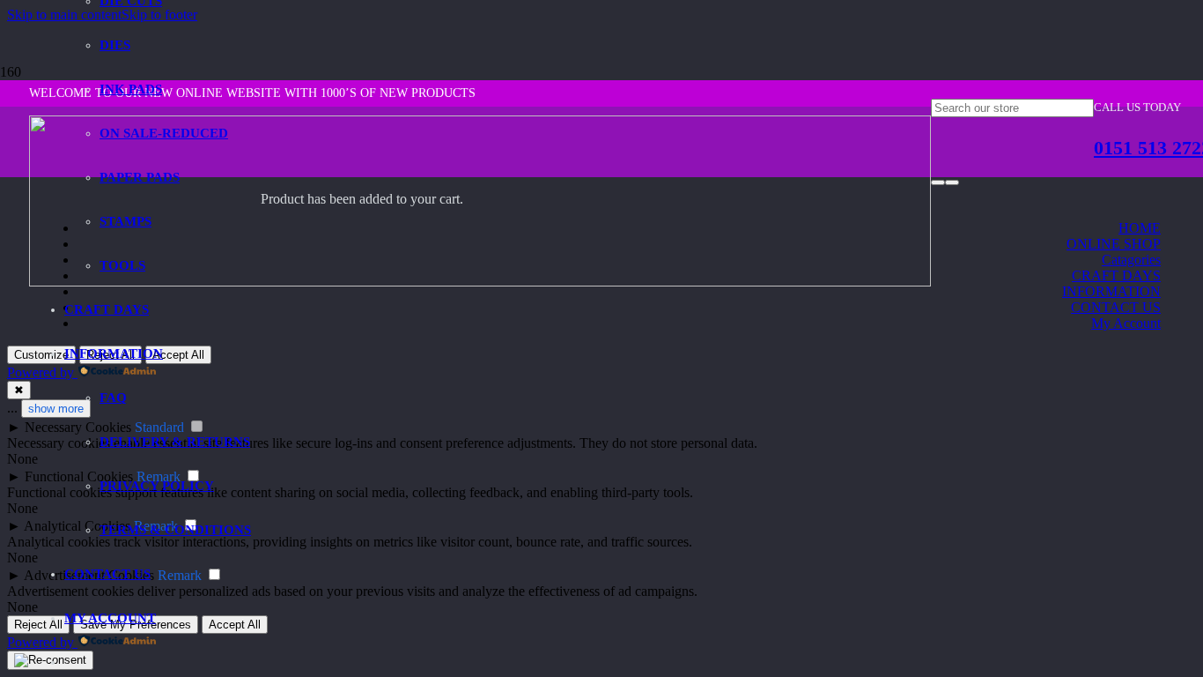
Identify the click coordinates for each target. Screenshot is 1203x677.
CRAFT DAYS (1116, 275)
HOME (1139, 227)
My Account (1126, 323)
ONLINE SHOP (1113, 243)
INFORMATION (1111, 291)
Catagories (1131, 259)
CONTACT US (1116, 307)
